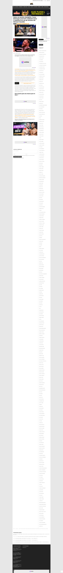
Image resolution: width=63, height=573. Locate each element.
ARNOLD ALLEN (41, 92)
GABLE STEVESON (41, 221)
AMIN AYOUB (41, 81)
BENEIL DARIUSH (41, 110)
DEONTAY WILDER (41, 179)
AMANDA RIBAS (41, 79)
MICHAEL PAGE (41, 377)
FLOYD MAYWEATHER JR (42, 212)
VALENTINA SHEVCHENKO (42, 506)
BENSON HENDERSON (42, 114)
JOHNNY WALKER (41, 290)
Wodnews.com (24, 547)
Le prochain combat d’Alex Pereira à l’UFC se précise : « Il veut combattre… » (26, 538)
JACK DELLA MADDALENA (42, 257)
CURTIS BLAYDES (41, 157)
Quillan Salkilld (41, 424)
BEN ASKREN (41, 108)
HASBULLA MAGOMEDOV (42, 239)
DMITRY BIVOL (41, 188)
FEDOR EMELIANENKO (42, 206)
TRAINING (39, 6)
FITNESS (40, 210)
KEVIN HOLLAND (41, 324)
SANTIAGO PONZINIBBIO (42, 457)
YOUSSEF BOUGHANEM (42, 522)
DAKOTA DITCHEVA (41, 161)
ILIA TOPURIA (41, 250)
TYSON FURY (41, 500)
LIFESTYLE (32, 6)
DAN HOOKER (41, 163)
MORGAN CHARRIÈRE (42, 382)
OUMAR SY (40, 404)
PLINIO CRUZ (41, 422)
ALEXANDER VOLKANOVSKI (42, 65)
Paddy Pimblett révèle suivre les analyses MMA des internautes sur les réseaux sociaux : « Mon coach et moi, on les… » (17, 549)
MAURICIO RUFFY (41, 364)
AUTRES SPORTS (46, 6)
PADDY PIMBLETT (41, 408)
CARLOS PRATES (41, 134)
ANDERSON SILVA (41, 83)
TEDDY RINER (41, 480)
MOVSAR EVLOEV (41, 384)
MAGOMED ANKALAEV (42, 348)
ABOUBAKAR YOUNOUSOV (42, 54)
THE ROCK (40, 484)
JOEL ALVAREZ (41, 288)
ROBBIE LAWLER (41, 444)
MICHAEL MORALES (41, 375)
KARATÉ (40, 319)
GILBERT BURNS (41, 226)
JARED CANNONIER (41, 266)
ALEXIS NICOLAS (41, 70)
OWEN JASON (41, 406)
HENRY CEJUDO (41, 241)
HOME (13, 6)
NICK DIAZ (40, 395)
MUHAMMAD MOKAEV (42, 388)
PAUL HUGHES (41, 417)
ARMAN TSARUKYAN (42, 90)
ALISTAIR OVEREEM (41, 74)
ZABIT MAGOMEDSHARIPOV (42, 524)
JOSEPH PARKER (41, 299)
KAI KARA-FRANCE (41, 315)
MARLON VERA (41, 353)
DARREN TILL (41, 172)
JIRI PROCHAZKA (41, 279)
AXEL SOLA (40, 99)
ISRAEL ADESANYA (41, 255)
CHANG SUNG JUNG (41, 143)
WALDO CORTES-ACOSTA (42, 511)
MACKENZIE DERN (41, 346)
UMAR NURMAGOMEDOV (42, 502)
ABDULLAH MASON (41, 52)
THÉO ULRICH (41, 486)
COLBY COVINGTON (41, 150)
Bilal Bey (35, 23)
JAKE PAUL (40, 261)
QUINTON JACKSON (41, 426)
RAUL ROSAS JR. (41, 435)
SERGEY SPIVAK (41, 466)
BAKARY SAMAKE (41, 101)
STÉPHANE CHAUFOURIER (42, 471)
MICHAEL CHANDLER (41, 373)
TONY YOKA (40, 495)
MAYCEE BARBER (41, 368)
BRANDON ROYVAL (41, 121)
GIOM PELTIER (41, 228)
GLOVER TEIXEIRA (41, 230)
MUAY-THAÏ (40, 386)
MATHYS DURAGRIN (41, 359)
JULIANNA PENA (41, 310)
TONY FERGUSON (41, 493)
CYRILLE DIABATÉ (41, 159)
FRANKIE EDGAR (41, 217)
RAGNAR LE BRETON (41, 431)
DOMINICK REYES (41, 190)
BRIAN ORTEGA (41, 123)
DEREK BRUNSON (41, 181)
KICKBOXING (41, 335)
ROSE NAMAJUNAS (41, 451)
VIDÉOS (29, 6)
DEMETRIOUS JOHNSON (42, 177)
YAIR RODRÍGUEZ (41, 515)
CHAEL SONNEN (41, 141)
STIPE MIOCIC (41, 475)
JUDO (40, 308)
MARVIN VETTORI (41, 355)
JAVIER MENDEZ (41, 270)
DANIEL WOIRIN (41, 170)
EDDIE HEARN (41, 199)
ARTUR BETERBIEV (41, 94)
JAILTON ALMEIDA (41, 259)
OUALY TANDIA (41, 402)
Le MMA (42, 6)
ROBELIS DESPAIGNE (42, 446)
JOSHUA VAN (41, 304)
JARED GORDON (41, 268)
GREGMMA (40, 237)
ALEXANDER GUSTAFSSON (42, 63)
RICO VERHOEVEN (41, 442)
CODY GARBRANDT (41, 148)
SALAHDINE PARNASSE (42, 455)
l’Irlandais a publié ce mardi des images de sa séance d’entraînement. (25, 75)
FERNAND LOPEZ (41, 208)
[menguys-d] (31, 12)
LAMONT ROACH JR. (41, 337)
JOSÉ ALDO (40, 297)
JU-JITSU (40, 306)
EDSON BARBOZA (41, 201)
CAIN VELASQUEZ (41, 128)
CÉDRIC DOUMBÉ (41, 139)
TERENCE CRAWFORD (42, 482)
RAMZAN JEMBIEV (41, 433)
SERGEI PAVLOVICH (41, 464)
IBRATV (40, 246)
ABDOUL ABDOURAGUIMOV (42, 50)
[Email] (48, 0)
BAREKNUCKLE (41, 103)
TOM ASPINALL (41, 491)
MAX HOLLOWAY (41, 366)
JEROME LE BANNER (41, 277)
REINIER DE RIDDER (41, 437)
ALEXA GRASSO (41, 61)
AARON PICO (41, 48)
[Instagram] (49, 0)
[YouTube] (45, 0)
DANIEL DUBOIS (41, 168)
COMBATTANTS (25, 6)
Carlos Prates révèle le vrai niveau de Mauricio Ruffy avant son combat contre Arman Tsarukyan (32, 536)
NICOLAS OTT (41, 397)
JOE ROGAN (40, 286)
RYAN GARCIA (41, 453)
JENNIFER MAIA (41, 275)
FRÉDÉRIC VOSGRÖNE (42, 219)
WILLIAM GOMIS (41, 513)
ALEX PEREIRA (41, 59)
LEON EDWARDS (41, 339)
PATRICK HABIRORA (41, 413)
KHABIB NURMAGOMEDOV (42, 328)
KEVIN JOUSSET (41, 326)
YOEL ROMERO (41, 520)
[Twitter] (46, 0)
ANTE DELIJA (41, 85)
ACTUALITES (16, 6)
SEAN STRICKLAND (41, 462)
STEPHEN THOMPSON (42, 473)
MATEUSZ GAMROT (41, 357)
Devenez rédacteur (38, 0)
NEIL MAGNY (41, 393)
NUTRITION (35, 6)
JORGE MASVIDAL (41, 295)
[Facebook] (44, 0)
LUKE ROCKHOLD (41, 344)
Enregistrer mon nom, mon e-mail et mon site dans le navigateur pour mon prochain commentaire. (24, 155)
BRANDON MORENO (41, 119)
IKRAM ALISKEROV (41, 248)
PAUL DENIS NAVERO (42, 415)
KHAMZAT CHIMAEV (41, 333)
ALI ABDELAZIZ (41, 72)
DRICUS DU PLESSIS (41, 192)
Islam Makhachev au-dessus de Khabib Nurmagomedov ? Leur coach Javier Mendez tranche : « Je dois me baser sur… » (17, 565)
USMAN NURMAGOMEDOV (42, 504)
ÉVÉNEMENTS (21, 6)
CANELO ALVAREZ (41, 132)
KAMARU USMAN (41, 317)
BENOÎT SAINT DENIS (42, 112)
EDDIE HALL (40, 197)
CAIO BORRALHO (41, 130)
